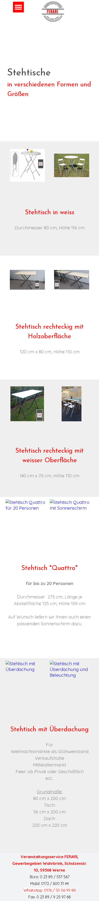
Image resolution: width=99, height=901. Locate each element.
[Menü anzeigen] (18, 7)
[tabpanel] (49, 82)
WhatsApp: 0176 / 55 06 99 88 (50, 890)
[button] (27, 166)
